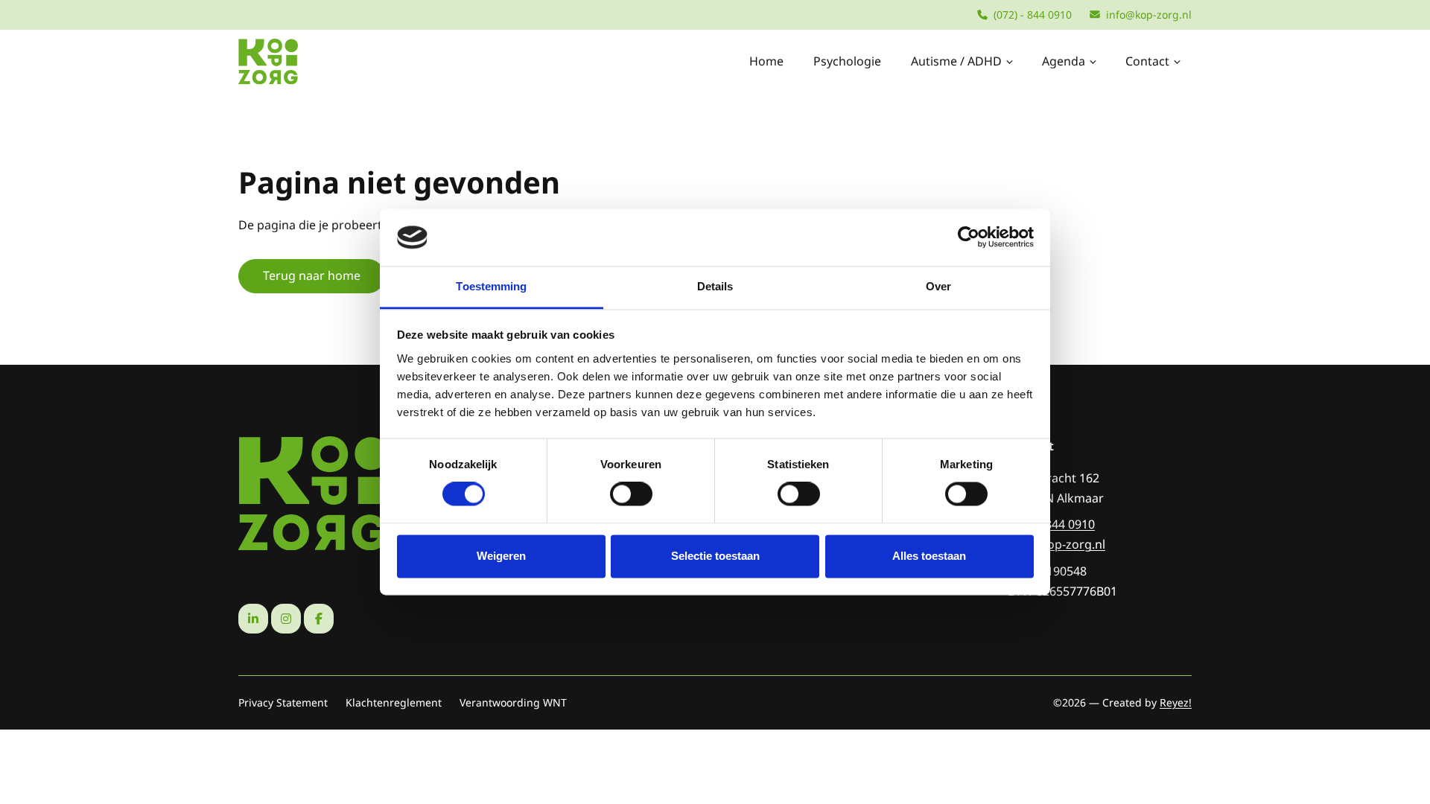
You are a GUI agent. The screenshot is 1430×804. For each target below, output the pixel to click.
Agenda (1063, 61)
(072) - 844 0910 (1033, 14)
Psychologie (847, 61)
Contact (1147, 61)
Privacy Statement (283, 702)
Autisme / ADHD (956, 61)
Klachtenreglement (394, 702)
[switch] (631, 494)
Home (766, 61)
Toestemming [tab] (491, 286)
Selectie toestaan (715, 555)
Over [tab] (938, 286)
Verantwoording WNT (513, 702)
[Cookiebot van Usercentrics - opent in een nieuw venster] (968, 237)
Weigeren (501, 555)
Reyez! (1176, 702)
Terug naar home (311, 275)
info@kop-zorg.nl (1149, 14)
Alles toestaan (929, 555)
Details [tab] (715, 286)
